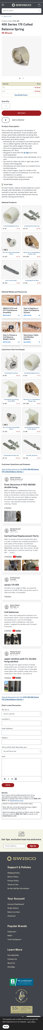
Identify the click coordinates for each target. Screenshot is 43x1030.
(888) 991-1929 (21, 814)
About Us (11, 963)
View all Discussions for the (20, 471)
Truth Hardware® (15, 940)
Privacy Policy (13, 881)
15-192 (26, 153)
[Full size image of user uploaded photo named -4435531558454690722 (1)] (12, 686)
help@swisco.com (16, 800)
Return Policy (13, 877)
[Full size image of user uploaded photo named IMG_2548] (12, 516)
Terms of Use (13, 885)
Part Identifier (13, 955)
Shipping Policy (14, 873)
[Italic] (8, 778)
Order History (13, 908)
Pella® (10, 936)
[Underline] (12, 778)
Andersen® (12, 932)
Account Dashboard (16, 904)
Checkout (12, 916)
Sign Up (33, 846)
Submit (8, 785)
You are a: (5, 710)
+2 (37, 569)
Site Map (11, 967)
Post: (3, 756)
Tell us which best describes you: (14, 747)
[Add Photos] (16, 778)
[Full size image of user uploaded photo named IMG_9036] (30, 565)
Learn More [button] (31, 1022)
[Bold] (5, 778)
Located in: (6, 719)
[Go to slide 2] (23, 78)
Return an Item (14, 912)
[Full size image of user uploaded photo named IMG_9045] (12, 565)
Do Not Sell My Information (18, 888)
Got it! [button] (6, 1026)
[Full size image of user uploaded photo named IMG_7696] (12, 639)
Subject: (5, 738)
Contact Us (12, 959)
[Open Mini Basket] (39, 5)
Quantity (5, 101)
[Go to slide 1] (19, 78)
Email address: (7, 728)
